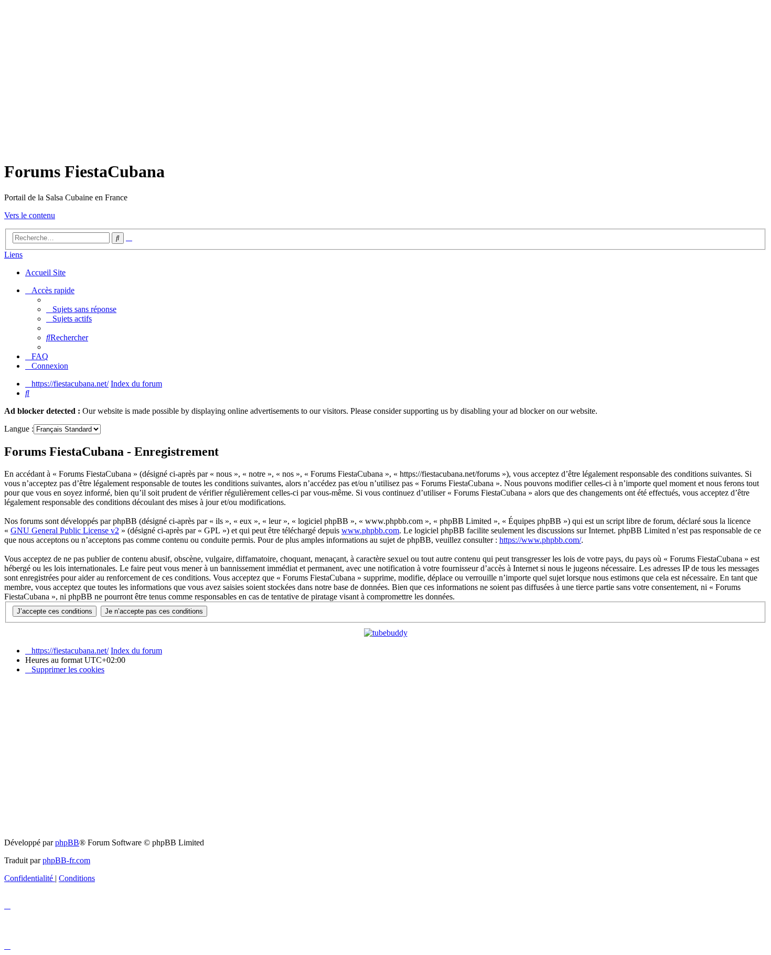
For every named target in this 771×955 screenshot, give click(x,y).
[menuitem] (81, 309)
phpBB (67, 842)
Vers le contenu (29, 215)
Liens (13, 254)
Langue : (19, 428)
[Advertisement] (385, 77)
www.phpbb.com (370, 530)
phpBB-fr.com (66, 860)
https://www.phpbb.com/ (540, 539)
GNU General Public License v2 (64, 530)
